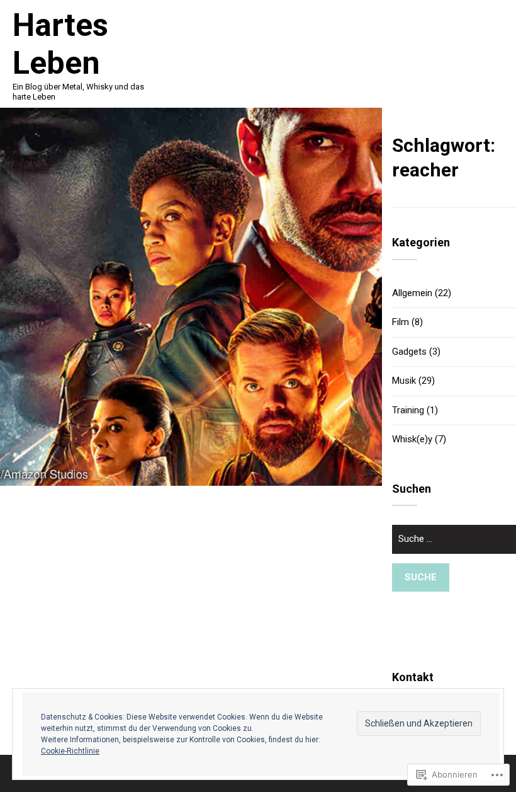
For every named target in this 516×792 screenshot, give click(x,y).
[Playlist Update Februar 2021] (191, 297)
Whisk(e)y (412, 439)
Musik (404, 380)
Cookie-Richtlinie (70, 751)
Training (408, 410)
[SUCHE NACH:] (454, 544)
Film (400, 322)
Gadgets (409, 351)
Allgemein (412, 293)
